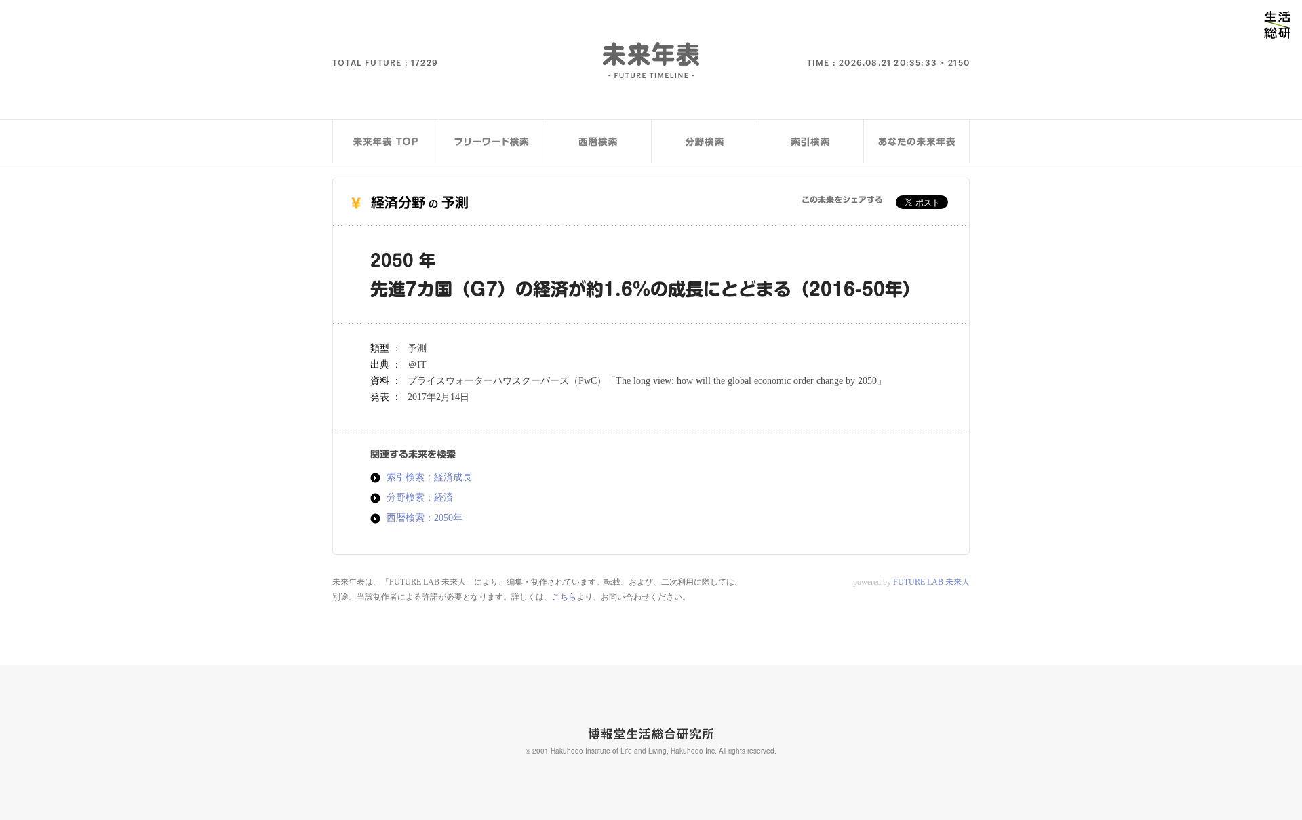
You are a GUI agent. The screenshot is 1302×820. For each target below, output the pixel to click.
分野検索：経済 (420, 498)
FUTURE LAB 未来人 (931, 582)
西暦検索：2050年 (424, 518)
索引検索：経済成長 (429, 477)
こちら (564, 597)
